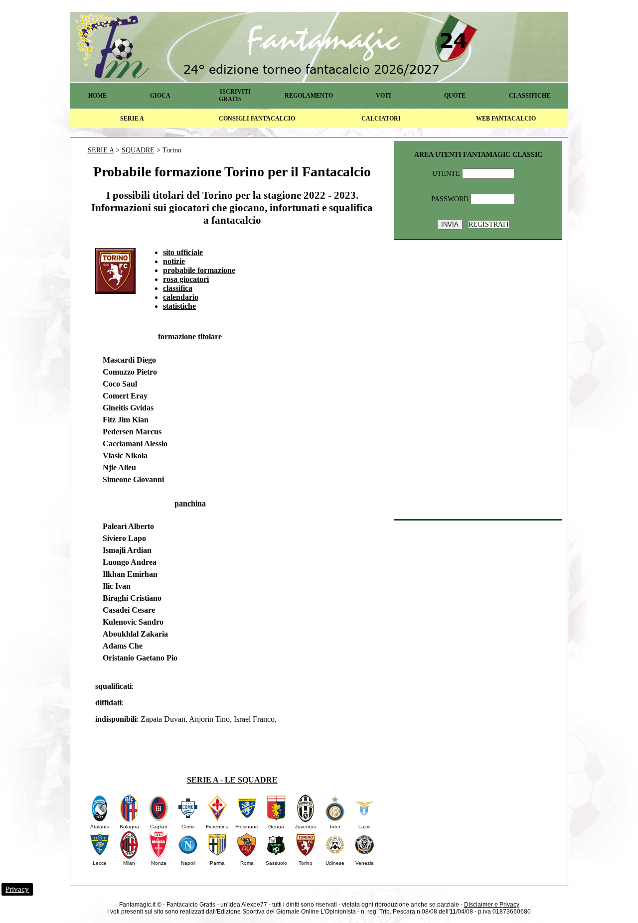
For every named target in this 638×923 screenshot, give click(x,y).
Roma (247, 863)
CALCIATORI (381, 118)
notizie (174, 261)
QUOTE (455, 95)
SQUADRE (138, 150)
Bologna (129, 826)
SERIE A (132, 118)
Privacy (17, 889)
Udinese (334, 863)
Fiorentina (217, 826)
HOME (97, 95)
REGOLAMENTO (309, 95)
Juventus (305, 826)
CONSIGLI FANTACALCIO (257, 118)
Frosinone (246, 826)
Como (188, 826)
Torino (306, 863)
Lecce (100, 863)
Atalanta (100, 826)
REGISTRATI (489, 224)
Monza (158, 863)
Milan (129, 863)
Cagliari (158, 826)
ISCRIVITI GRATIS (235, 95)
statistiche (179, 306)
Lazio (364, 826)
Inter (335, 826)
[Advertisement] (342, 392)
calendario (180, 297)
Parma (217, 863)
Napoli (188, 863)
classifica (177, 288)
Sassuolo (276, 863)
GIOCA (160, 95)
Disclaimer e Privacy (491, 904)
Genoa (276, 826)
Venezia (364, 863)
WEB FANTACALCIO (506, 118)
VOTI (383, 95)
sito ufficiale (183, 252)
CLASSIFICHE (529, 95)
